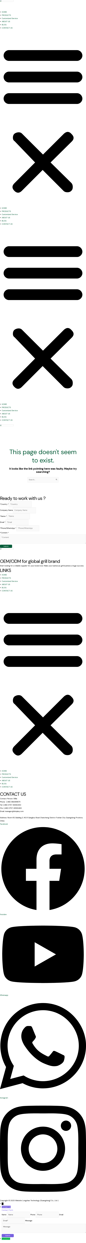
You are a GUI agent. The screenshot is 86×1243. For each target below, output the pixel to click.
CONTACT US (7, 28)
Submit (6, 546)
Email (2, 522)
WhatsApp (6, 1239)
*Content (4, 533)
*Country (4, 504)
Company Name (6, 510)
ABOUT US (6, 21)
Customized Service (10, 18)
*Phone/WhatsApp (8, 528)
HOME (4, 12)
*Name (3, 516)
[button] (43, 119)
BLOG (4, 25)
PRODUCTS (6, 15)
